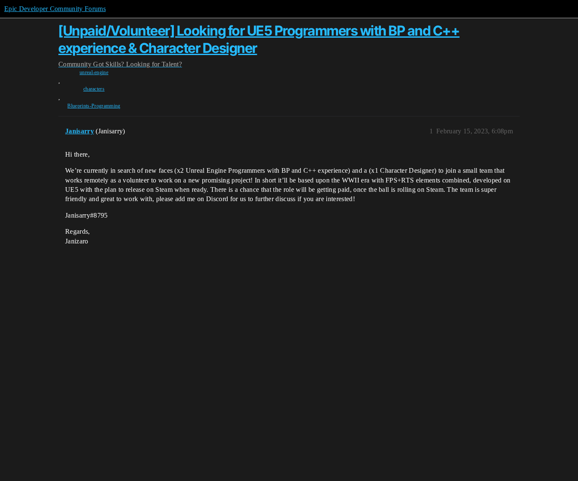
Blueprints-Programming (93, 106)
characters (94, 89)
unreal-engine (94, 72)
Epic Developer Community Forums (55, 8)
